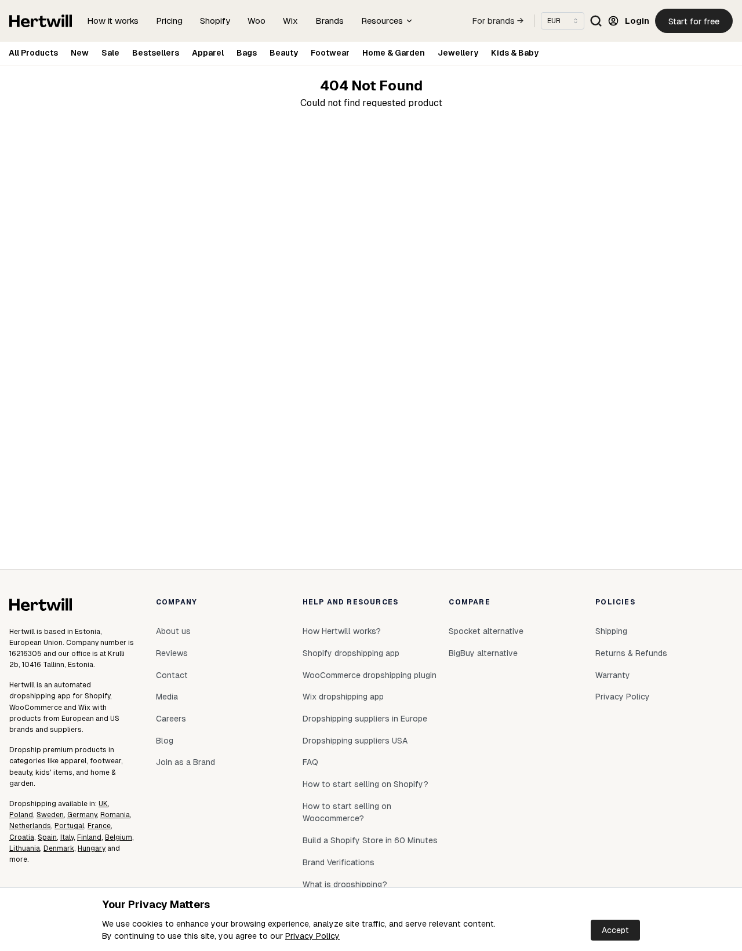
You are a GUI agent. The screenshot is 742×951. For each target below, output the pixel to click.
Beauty (284, 52)
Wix (290, 20)
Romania (115, 815)
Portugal (69, 826)
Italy (67, 837)
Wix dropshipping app (343, 696)
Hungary (92, 848)
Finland (89, 837)
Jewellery (458, 52)
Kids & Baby (515, 52)
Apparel (208, 52)
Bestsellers (155, 52)
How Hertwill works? (342, 631)
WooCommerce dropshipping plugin (370, 675)
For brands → (498, 20)
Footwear (330, 52)
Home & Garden (393, 52)
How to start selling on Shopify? (365, 784)
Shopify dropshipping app (351, 653)
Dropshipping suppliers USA (355, 740)
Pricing (169, 20)
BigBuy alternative (483, 653)
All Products (33, 52)
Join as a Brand (185, 762)
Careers (171, 718)
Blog (164, 740)
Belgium (118, 837)
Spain (47, 837)
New (80, 52)
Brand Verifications (338, 862)
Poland (21, 815)
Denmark (58, 848)
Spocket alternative (486, 631)
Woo (256, 20)
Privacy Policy (312, 936)
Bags (247, 52)
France (99, 826)
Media (167, 696)
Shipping (611, 631)
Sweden (50, 815)
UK (103, 804)
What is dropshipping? (345, 884)
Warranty (612, 675)
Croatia (21, 837)
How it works (113, 20)
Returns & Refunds (631, 653)
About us (173, 631)
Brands (329, 20)
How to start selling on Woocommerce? (347, 812)
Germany (82, 815)
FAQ (310, 762)
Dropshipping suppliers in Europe (365, 718)
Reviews (172, 653)
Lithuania (24, 848)
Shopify (215, 20)
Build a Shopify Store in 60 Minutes (370, 840)
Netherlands (30, 826)
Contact (172, 675)
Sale (110, 52)
